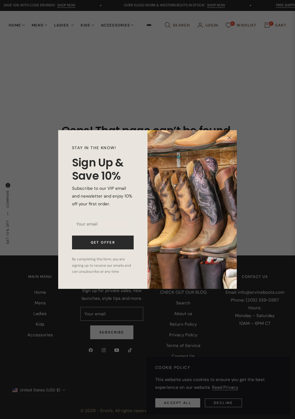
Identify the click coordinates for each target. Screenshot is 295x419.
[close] (229, 137)
